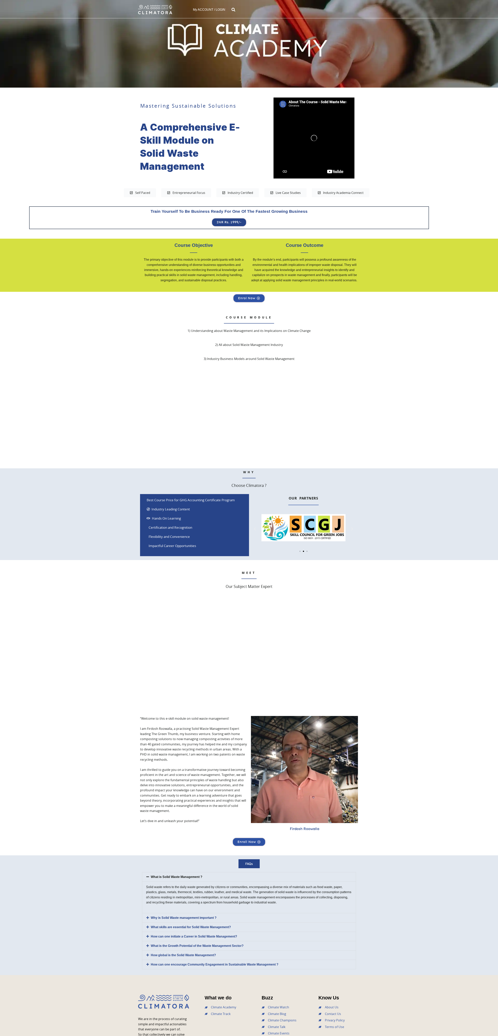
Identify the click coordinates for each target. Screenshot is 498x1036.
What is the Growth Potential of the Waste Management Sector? (197, 945)
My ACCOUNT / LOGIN (209, 9)
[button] (233, 9)
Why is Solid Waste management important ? (184, 917)
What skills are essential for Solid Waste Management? (191, 927)
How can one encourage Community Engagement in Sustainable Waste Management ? (214, 964)
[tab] (249, 863)
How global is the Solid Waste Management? (183, 955)
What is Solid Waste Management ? (176, 877)
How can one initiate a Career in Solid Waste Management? (194, 936)
